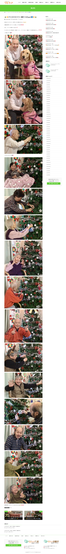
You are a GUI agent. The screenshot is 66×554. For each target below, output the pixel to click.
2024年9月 (48, 95)
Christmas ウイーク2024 (52, 45)
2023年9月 (48, 120)
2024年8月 (48, 97)
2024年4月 (48, 105)
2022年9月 (48, 145)
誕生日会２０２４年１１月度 (52, 49)
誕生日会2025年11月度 (51, 20)
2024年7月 (48, 99)
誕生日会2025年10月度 (51, 24)
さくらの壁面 (49, 36)
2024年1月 (48, 112)
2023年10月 (48, 118)
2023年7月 (48, 124)
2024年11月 (48, 91)
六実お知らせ (14, 526)
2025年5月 (48, 84)
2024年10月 (48, 93)
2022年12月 (48, 139)
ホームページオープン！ (55, 69)
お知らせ (11, 526)
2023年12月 (48, 114)
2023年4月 (48, 130)
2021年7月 (48, 172)
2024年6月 (48, 101)
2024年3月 (48, 107)
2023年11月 (48, 116)
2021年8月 (48, 170)
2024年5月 (48, 103)
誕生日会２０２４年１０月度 (52, 57)
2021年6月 (48, 174)
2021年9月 (48, 168)
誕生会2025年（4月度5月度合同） (53, 32)
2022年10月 (48, 143)
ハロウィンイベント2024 (52, 53)
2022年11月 (48, 141)
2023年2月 (48, 135)
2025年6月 (48, 82)
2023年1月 (48, 137)
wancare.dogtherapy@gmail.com (30, 548)
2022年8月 (48, 147)
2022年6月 (48, 151)
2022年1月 (48, 160)
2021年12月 (48, 162)
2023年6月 (48, 126)
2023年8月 (48, 122)
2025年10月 (48, 80)
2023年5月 (48, 128)
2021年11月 (48, 164)
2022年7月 (48, 149)
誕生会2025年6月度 (50, 28)
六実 (10, 507)
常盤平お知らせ (18, 526)
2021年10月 (48, 166)
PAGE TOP (63, 536)
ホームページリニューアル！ (55, 63)
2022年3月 (48, 158)
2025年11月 (48, 78)
